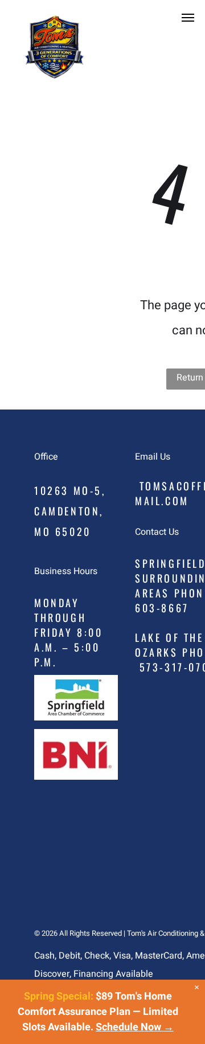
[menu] (188, 17)
